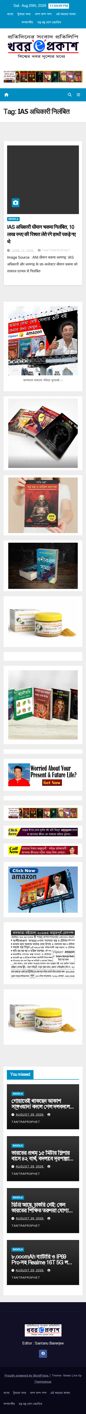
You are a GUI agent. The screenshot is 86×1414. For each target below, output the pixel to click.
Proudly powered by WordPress (27, 1375)
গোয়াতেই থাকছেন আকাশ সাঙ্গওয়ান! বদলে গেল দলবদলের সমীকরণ (41, 1106)
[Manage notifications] (75, 1404)
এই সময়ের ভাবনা (66, 14)
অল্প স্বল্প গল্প (43, 14)
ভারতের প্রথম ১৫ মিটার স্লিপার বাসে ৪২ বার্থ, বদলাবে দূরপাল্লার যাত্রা (41, 1158)
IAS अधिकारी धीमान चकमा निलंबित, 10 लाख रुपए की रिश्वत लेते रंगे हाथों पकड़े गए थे (41, 234)
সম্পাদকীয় (27, 22)
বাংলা (10, 14)
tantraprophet (56, 250)
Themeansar (42, 1382)
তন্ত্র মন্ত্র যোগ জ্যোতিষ (49, 22)
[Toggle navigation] (79, 95)
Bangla (13, 218)
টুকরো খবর (24, 14)
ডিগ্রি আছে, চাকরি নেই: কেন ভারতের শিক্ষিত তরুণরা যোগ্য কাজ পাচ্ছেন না (40, 1210)
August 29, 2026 (30, 1114)
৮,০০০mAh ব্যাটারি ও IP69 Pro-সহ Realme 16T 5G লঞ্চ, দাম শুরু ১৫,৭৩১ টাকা (42, 1262)
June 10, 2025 (23, 250)
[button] (70, 95)
